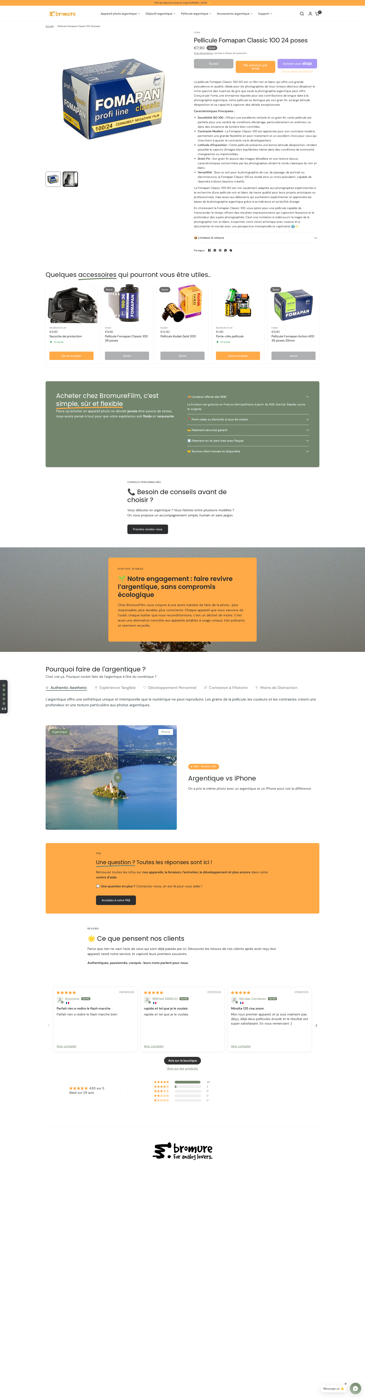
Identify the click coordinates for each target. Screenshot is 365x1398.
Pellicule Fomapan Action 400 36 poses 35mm (292, 338)
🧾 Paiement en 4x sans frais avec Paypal (215, 441)
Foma (108, 328)
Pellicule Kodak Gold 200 (178, 336)
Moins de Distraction (279, 687)
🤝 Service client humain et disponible (213, 451)
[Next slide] (316, 1025)
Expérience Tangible (118, 687)
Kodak (164, 328)
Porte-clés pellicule (230, 336)
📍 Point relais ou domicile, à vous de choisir (217, 419)
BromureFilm (57, 328)
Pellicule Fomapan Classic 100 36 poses (126, 338)
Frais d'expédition (203, 53)
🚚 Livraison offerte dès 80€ (206, 397)
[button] (4, 696)
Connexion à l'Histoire (228, 687)
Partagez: (199, 250)
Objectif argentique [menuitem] (158, 14)
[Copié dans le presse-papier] (231, 250)
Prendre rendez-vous (147, 529)
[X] (215, 250)
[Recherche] (302, 14)
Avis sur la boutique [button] (182, 1061)
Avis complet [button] (66, 1046)
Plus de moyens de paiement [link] (297, 71)
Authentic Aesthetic (69, 687)
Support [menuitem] (263, 14)
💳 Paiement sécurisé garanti (207, 430)
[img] (66, 993)
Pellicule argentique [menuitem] (194, 14)
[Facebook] (209, 250)
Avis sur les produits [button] (182, 1068)
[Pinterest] (220, 250)
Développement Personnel (172, 687)
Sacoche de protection (65, 336)
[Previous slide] (49, 1025)
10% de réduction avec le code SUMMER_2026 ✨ (182, 2)
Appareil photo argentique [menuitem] (119, 14)
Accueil (50, 26)
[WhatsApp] (225, 250)
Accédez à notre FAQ (116, 900)
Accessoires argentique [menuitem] (233, 14)
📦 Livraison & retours (209, 238)
